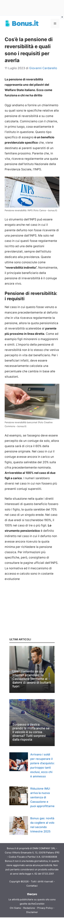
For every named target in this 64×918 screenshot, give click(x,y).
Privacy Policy (45, 907)
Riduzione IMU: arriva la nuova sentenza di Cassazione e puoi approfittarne (42, 797)
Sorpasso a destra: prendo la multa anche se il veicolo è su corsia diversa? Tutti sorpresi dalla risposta (31, 732)
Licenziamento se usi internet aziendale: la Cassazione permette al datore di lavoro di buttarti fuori (31, 678)
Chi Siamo (15, 907)
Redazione (29, 907)
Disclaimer (32, 912)
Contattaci (32, 885)
